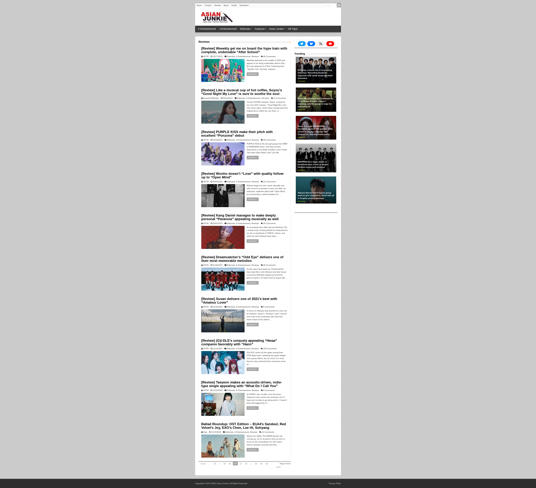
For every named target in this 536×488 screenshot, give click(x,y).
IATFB (206, 56)
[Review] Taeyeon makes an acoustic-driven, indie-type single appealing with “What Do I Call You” (241, 384)
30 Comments (269, 140)
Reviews (255, 56)
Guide (234, 5)
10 (215, 464)
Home (199, 5)
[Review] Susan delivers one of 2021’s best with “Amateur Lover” (239, 300)
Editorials (245, 28)
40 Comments (269, 265)
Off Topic (293, 28)
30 (256, 464)
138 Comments (270, 348)
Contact (208, 5)
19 (230, 464)
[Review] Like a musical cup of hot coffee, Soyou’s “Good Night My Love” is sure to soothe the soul (241, 92)
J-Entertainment (228, 28)
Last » (279, 467)
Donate (217, 5)
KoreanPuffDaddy (211, 98)
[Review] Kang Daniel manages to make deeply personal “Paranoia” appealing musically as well (240, 217)
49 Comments (269, 56)
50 (267, 464)
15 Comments (268, 432)
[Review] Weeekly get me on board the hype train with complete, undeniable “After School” (244, 50)
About (226, 5)
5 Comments (269, 307)
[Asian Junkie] (215, 16)
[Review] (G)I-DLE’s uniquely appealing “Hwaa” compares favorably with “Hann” (239, 342)
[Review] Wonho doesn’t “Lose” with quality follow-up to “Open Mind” (242, 175)
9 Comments (269, 390)
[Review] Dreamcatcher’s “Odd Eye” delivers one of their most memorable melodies (242, 259)
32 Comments (269, 181)
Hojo (205, 432)
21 (241, 464)
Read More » (252, 74)
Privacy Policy (335, 483)
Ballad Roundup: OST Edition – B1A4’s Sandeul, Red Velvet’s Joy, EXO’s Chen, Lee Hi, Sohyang (243, 426)
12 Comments (279, 98)
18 (224, 464)
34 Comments (269, 223)
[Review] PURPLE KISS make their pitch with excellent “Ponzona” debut (237, 133)
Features (260, 28)
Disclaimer (244, 5)
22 (246, 464)
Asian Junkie (276, 28)
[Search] (339, 5)
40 (261, 464)
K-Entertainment (207, 28)
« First (202, 464)
